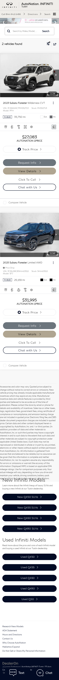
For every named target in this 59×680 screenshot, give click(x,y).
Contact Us (7, 638)
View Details (27, 171)
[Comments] (54, 127)
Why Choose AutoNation (14, 642)
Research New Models (12, 626)
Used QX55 (28, 567)
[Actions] (53, 103)
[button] (13, 14)
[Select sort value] (53, 44)
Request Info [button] (27, 162)
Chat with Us (27, 187)
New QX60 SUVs (27, 518)
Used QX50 (28, 556)
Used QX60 (28, 578)
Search (45, 31)
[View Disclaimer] (31, 127)
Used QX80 (28, 588)
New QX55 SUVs (27, 507)
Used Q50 (28, 599)
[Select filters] (48, 44)
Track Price (30, 149)
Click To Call (28, 179)
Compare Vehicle (17, 202)
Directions (33, 14)
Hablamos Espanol (11, 647)
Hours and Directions (12, 634)
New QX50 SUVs (27, 496)
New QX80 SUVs (27, 528)
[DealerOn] (10, 663)
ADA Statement (9, 630)
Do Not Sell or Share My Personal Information (23, 651)
